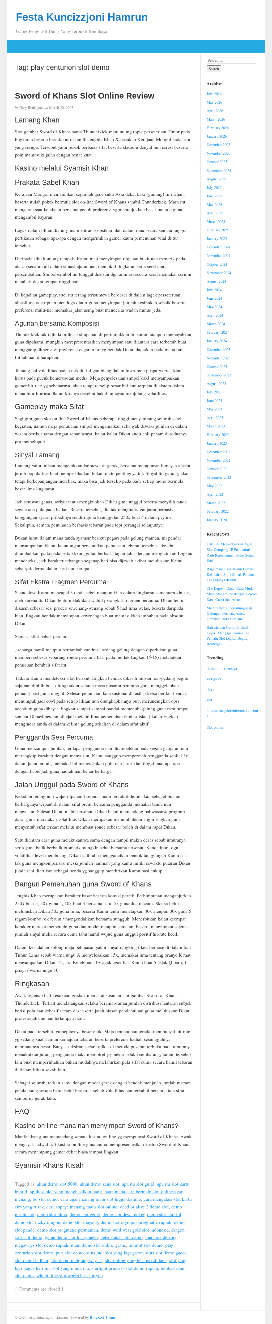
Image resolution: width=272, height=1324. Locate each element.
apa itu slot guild (138, 1184)
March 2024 (216, 323)
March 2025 (216, 221)
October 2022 (217, 468)
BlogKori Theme (103, 1317)
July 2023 (214, 391)
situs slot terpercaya (222, 668)
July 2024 (214, 289)
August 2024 (216, 281)
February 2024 (218, 332)
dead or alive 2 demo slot (144, 1206)
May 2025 (214, 204)
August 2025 (216, 178)
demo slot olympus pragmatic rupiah (136, 1222)
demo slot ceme (85, 1214)
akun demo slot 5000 (57, 1184)
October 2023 (217, 366)
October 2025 (217, 161)
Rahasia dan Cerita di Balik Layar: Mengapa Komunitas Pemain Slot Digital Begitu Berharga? (228, 635)
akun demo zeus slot (99, 1184)
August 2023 (216, 383)
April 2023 (215, 417)
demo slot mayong (80, 1222)
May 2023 (214, 408)
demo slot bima (52, 1214)
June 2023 (214, 400)
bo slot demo (45, 1199)
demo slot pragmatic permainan (67, 1230)
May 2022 (214, 485)
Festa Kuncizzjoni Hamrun (82, 17)
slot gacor (214, 678)
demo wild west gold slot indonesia (135, 1230)
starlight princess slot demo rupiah (125, 1268)
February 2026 (218, 127)
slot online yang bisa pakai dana (136, 1260)
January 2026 (217, 136)
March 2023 (216, 425)
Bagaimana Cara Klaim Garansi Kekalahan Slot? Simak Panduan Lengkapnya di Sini (231, 574)
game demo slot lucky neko (71, 1237)
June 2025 (214, 195)
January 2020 (217, 519)
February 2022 (218, 511)
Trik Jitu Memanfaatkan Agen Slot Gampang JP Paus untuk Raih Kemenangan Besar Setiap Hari (230, 552)
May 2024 (214, 306)
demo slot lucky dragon (37, 1222)
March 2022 (216, 502)
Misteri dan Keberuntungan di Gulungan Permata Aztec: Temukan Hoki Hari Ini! (229, 613)
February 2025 (218, 229)
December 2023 (218, 349)
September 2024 (219, 272)
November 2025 (218, 153)
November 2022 (218, 460)
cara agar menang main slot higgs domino (100, 1199)
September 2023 (219, 374)
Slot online (215, 727)
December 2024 (218, 246)
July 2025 (214, 187)
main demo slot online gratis (98, 1245)
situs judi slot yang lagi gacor (114, 1252)
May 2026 (214, 102)
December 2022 (218, 451)
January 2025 (217, 238)
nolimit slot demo (146, 1245)
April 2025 (215, 212)
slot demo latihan (31, 1260)
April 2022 (215, 494)
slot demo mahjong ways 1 (76, 1260)
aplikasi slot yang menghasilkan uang (66, 1191)
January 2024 (217, 340)
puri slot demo (70, 1252)
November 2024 (218, 255)
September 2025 (219, 170)
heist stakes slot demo (121, 1237)
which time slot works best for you (69, 1275)
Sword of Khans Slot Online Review (84, 95)
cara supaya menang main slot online (81, 1206)
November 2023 (218, 357)
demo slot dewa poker (123, 1214)
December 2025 (218, 144)
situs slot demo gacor (165, 1252)
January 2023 (217, 443)
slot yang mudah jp (70, 1268)
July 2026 (214, 93)
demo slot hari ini (164, 1214)
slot (209, 689)
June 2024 (214, 298)
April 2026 (215, 110)
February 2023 (218, 434)
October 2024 (217, 264)
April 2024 (215, 315)
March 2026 (216, 119)
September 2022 (219, 477)
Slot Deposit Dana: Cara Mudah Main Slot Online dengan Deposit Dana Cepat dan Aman (232, 594)
